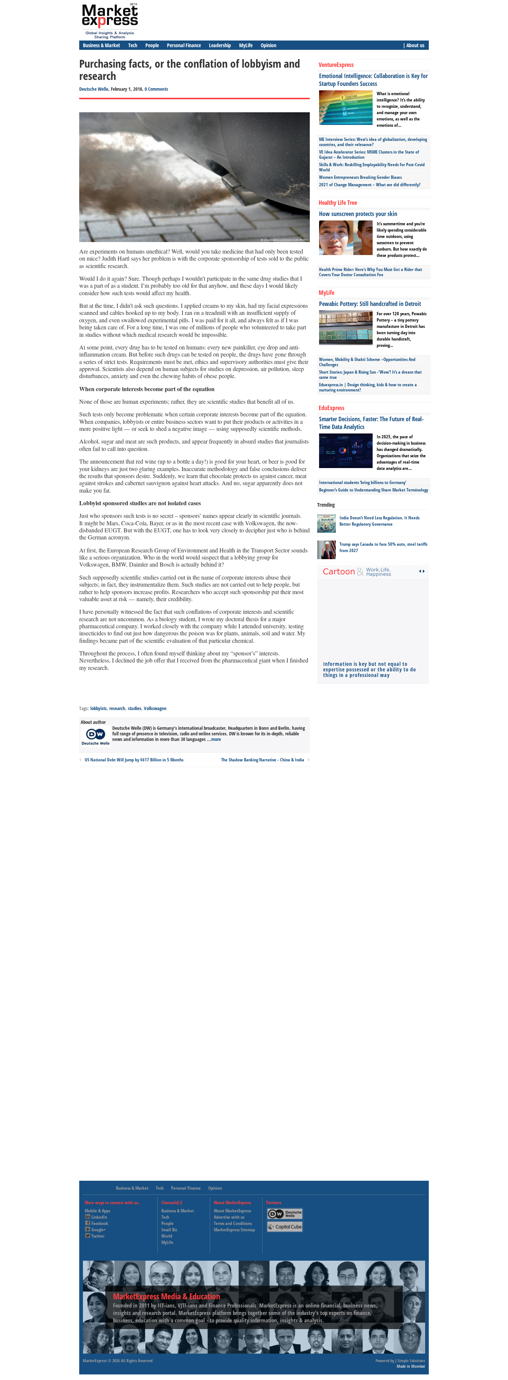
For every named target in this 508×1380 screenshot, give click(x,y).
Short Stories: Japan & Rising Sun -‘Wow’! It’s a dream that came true (370, 374)
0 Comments (156, 89)
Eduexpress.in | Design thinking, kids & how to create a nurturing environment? (368, 387)
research (117, 708)
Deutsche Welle (93, 89)
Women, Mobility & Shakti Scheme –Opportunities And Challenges (367, 362)
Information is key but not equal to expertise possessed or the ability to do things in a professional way (369, 669)
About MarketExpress (232, 1211)
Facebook (99, 1223)
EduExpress (331, 408)
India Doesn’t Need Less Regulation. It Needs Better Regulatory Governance (379, 521)
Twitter (98, 1236)
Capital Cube (284, 1224)
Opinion (268, 45)
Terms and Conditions (233, 1223)
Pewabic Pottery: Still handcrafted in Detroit (370, 304)
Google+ (98, 1229)
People (152, 45)
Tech (132, 45)
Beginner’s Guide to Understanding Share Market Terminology (373, 490)
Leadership (220, 45)
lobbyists (98, 708)
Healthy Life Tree (338, 203)
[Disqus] (194, 873)
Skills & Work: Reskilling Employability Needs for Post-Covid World (372, 167)
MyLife (246, 45)
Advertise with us (229, 1217)
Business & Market (101, 45)
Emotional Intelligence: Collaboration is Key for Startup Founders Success (373, 80)
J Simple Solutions (410, 1360)
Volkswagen (155, 708)
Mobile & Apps (97, 1211)
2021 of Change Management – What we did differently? (370, 184)
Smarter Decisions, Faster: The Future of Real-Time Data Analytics (371, 423)
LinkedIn (99, 1217)
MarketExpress (95, 1360)
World (166, 1236)
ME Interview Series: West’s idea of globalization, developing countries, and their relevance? (373, 142)
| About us (413, 45)
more (216, 739)
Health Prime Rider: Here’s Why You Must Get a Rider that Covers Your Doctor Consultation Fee (370, 272)
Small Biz (169, 1229)
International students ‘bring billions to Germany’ (362, 482)
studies (134, 708)
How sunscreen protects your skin (358, 214)
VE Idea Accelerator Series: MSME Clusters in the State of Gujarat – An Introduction (369, 154)
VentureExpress (336, 65)
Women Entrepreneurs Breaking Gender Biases (360, 177)
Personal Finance (184, 45)
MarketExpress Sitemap (234, 1229)
